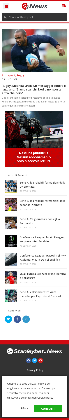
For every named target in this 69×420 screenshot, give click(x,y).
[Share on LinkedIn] (26, 319)
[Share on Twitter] (8, 319)
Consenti (47, 408)
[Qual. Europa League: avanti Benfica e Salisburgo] (11, 277)
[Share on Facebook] (17, 319)
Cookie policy (45, 397)
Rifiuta (24, 408)
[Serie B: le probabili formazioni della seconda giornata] (11, 204)
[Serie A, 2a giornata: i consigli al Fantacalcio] (11, 223)
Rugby (21, 75)
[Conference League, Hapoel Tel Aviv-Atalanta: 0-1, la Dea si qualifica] (11, 259)
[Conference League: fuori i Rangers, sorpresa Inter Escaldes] (11, 241)
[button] (6, 6)
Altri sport (8, 75)
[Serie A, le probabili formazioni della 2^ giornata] (11, 186)
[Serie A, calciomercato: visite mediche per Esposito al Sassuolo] (11, 296)
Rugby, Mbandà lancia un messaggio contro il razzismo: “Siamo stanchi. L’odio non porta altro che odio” (34, 89)
